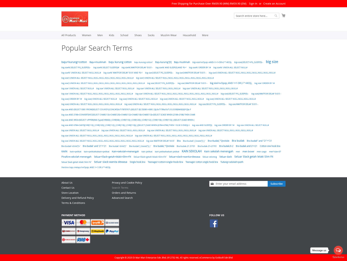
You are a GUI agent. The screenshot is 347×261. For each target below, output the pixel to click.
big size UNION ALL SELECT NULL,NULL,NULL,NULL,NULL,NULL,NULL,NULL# (97, 135)
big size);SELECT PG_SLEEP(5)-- (235, 93)
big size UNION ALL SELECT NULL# (253, 125)
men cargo (262, 151)
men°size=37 (275, 151)
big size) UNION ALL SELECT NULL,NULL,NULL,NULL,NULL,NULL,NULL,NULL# (160, 104)
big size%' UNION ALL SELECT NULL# (230, 67)
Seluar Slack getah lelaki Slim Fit (253, 156)
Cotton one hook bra (270, 146)
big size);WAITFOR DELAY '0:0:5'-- (266, 93)
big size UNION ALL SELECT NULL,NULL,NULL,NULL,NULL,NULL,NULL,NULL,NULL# (173, 135)
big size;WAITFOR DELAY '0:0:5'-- (243, 104)
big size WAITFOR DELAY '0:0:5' (160, 141)
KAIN (64, 151)
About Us (66, 182)
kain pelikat (147, 151)
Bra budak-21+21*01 (207, 146)
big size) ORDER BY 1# (71, 99)
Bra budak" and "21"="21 (259, 140)
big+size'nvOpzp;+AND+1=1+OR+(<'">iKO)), (212, 62)
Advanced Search (122, 198)
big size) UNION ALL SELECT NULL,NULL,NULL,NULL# (231, 99)
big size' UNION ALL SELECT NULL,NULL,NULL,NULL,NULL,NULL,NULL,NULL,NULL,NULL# (177, 93)
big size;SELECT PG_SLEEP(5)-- (212, 104)
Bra (179, 140)
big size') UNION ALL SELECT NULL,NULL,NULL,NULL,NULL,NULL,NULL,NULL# (97, 78)
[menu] (173, 35)
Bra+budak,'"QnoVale (218, 140)
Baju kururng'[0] (163, 62)
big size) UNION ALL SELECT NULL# (100, 99)
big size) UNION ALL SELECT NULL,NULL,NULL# (182, 99)
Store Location (70, 192)
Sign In (253, 3)
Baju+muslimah (97, 62)
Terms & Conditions (73, 203)
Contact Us (67, 187)
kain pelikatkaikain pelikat (167, 151)
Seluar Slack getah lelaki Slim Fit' (76, 162)
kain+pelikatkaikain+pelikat (96, 151)
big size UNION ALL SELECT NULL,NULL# (80, 130)
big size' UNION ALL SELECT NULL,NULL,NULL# (158, 88)
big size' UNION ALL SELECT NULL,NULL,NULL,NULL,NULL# (210, 88)
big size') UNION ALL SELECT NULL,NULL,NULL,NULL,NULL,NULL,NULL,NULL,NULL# (175, 78)
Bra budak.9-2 (226, 146)
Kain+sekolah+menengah (125, 151)
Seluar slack (225, 156)
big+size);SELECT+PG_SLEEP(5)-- (248, 62)
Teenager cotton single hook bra (202, 162)
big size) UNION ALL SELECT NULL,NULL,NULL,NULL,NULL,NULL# (91, 104)
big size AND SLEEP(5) (202, 125)
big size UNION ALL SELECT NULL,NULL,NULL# (123, 130)
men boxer (248, 151)
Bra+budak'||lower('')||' (194, 140)
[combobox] (256, 16)
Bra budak (238, 140)
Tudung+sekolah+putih (231, 162)
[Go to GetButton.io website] (338, 257)
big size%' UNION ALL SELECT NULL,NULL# (81, 72)
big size (272, 61)
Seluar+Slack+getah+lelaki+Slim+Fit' (150, 157)
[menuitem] (68, 35)
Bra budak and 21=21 (246, 146)
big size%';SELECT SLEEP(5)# (106, 67)
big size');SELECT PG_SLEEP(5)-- (159, 72)
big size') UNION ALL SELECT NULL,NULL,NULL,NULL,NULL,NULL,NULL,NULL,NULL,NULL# (103, 83)
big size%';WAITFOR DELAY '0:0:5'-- (137, 67)
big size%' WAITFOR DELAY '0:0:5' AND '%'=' (123, 72)
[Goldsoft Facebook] (213, 227)
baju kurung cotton (120, 62)
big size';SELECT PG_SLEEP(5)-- (161, 83)
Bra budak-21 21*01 (186, 146)
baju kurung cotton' (143, 62)
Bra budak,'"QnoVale (163, 146)
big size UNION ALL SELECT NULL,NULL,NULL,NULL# (171, 130)
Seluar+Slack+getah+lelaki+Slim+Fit (112, 156)
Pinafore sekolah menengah (76, 156)
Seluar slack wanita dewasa (110, 162)
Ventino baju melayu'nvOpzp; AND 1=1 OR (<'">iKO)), (86, 167)
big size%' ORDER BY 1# (200, 67)
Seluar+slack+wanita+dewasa (184, 156)
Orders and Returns (124, 192)
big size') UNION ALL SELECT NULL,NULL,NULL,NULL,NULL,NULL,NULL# (242, 72)
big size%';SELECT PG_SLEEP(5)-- (76, 67)
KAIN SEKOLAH (192, 151)
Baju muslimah (182, 62)
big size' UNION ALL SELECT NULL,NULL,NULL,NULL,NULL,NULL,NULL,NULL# (97, 93)
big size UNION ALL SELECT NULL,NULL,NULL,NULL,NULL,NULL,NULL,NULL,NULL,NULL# (102, 141)
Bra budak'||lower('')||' (140, 146)
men (238, 151)
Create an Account (274, 3)
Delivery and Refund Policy (77, 198)
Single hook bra (137, 162)
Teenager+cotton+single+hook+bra (165, 161)
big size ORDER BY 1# (224, 125)
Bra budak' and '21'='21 (94, 146)
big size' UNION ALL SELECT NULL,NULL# (115, 88)
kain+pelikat (75, 151)
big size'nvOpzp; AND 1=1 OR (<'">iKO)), (231, 83)
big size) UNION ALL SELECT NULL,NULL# (138, 99)
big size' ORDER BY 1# (264, 83)
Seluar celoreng (210, 156)
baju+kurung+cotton (74, 62)
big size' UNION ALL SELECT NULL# (77, 88)
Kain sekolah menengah (218, 151)
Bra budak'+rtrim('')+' (70, 146)
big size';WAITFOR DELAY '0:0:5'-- (192, 83)
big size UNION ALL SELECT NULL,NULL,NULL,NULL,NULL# (226, 130)
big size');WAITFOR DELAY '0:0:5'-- (191, 72)
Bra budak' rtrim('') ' (118, 146)
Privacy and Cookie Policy (127, 182)
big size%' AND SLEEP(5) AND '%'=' (171, 67)
